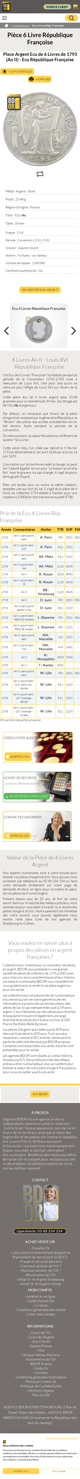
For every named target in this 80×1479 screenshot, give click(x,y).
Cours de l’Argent (41, 1337)
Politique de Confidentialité (41, 1386)
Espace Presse (41, 1346)
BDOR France (41, 1364)
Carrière (41, 1372)
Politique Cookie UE (41, 1381)
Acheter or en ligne (40, 1296)
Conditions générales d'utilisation (41, 1377)
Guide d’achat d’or (41, 1301)
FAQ (41, 1350)
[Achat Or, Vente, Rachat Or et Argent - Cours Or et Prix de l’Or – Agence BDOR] (6, 10)
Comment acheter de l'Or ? (41, 1266)
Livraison (41, 1305)
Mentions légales (41, 1390)
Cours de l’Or (41, 1332)
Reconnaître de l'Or (41, 1275)
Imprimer (43, 79)
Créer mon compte (41, 1314)
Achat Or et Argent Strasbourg (41, 1279)
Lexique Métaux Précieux (41, 1355)
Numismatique (20, 71)
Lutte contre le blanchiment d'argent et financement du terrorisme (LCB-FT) (41, 1254)
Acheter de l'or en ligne (29, 796)
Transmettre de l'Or (41, 1359)
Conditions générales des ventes (41, 1309)
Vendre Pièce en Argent (40, 290)
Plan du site (41, 1395)
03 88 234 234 (19, 836)
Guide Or (41, 1368)
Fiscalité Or (41, 1248)
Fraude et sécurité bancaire (41, 1261)
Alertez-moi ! (20, 756)
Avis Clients (41, 1341)
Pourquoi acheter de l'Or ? (41, 1270)
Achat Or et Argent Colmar (40, 1284)
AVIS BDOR (40, 1094)
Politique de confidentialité (61, 1438)
